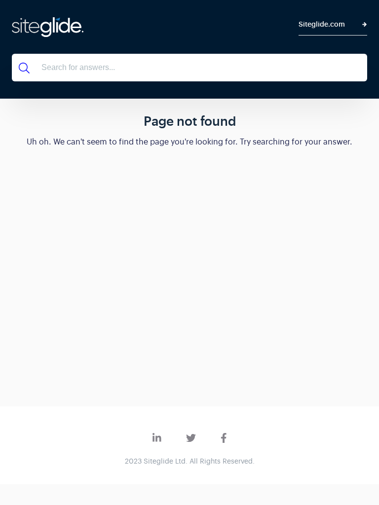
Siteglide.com (322, 25)
